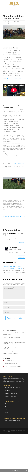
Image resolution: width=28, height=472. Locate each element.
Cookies (6, 412)
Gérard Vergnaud (9, 21)
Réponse (21, 242)
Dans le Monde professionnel (12, 366)
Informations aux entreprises (11, 393)
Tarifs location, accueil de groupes (12, 420)
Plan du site (7, 403)
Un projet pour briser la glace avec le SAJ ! (14, 347)
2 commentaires (12, 23)
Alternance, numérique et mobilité (12, 387)
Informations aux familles (10, 396)
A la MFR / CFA (8, 360)
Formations (7, 390)
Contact (6, 409)
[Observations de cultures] (14, 189)
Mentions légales (8, 406)
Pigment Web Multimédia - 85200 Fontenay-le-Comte (14, 431)
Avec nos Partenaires (10, 363)
